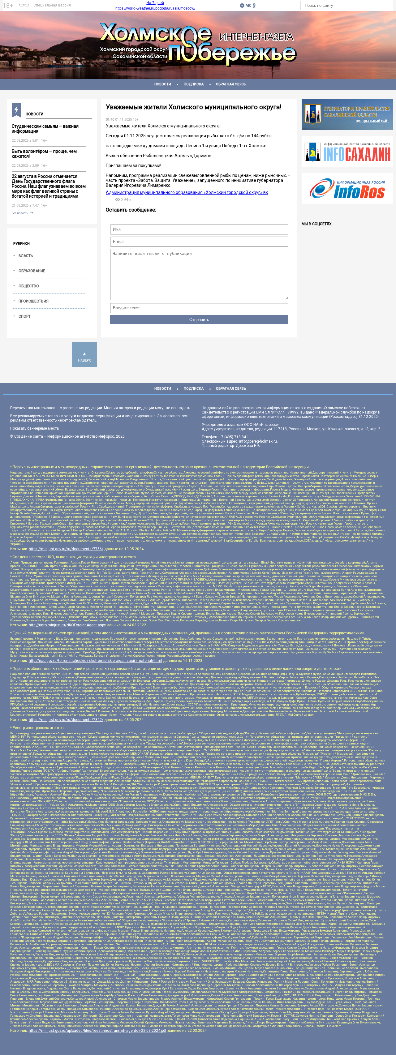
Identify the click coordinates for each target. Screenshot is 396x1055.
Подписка (194, 84)
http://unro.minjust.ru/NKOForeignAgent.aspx (67, 625)
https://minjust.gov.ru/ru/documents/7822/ (66, 720)
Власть (26, 256)
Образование (32, 271)
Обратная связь (231, 84)
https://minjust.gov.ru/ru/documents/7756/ (66, 549)
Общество (29, 286)
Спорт (25, 316)
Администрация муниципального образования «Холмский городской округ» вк (187, 192)
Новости (162, 84)
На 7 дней (155, 3)
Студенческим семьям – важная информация (45, 129)
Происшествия (34, 301)
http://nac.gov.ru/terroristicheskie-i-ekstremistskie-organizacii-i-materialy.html (95, 660)
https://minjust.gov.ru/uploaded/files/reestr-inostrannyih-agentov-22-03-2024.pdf (97, 1030)
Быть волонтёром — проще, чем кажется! (44, 154)
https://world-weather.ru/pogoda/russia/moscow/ (155, 8)
